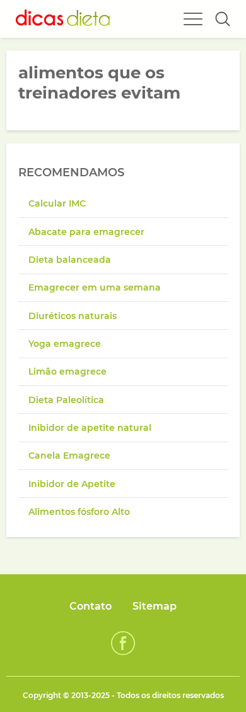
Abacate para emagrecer (86, 232)
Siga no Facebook (123, 643)
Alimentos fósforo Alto (79, 511)
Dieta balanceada (69, 259)
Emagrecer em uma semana (94, 287)
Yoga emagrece (64, 343)
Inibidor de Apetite (71, 484)
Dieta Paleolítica (66, 400)
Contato (90, 606)
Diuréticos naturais (72, 316)
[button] (223, 19)
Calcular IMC (57, 203)
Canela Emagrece (69, 455)
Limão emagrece (67, 371)
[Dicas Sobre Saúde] (63, 19)
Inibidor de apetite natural (89, 427)
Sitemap (154, 606)
